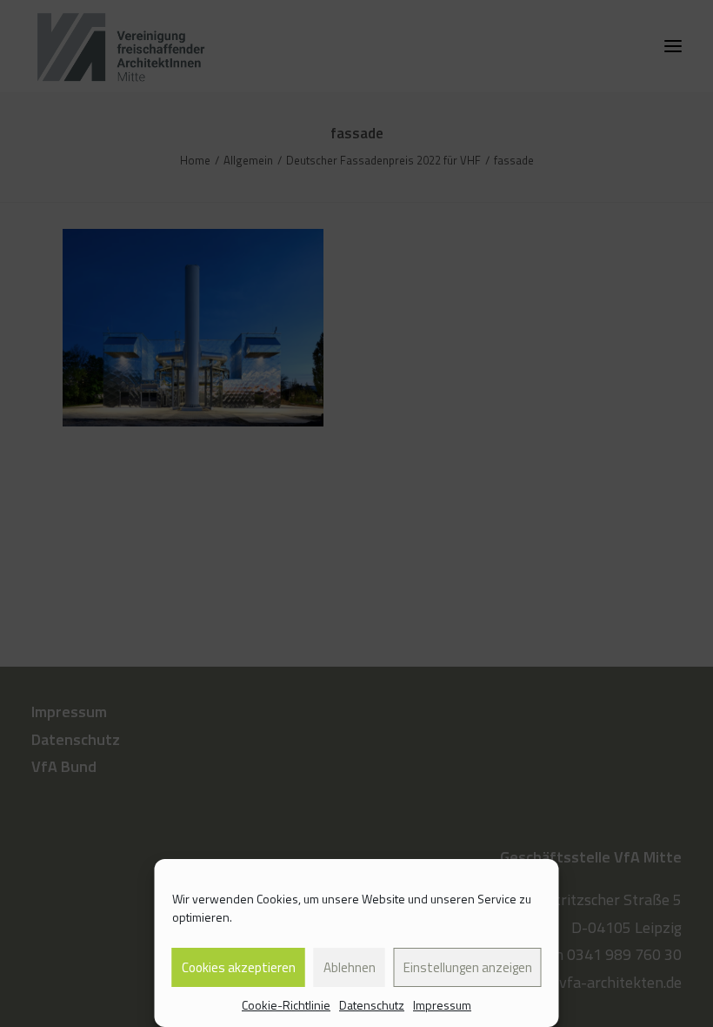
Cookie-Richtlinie (286, 1005)
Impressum (442, 1005)
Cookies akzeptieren (239, 967)
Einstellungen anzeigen (467, 967)
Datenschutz (371, 1005)
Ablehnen (349, 967)
